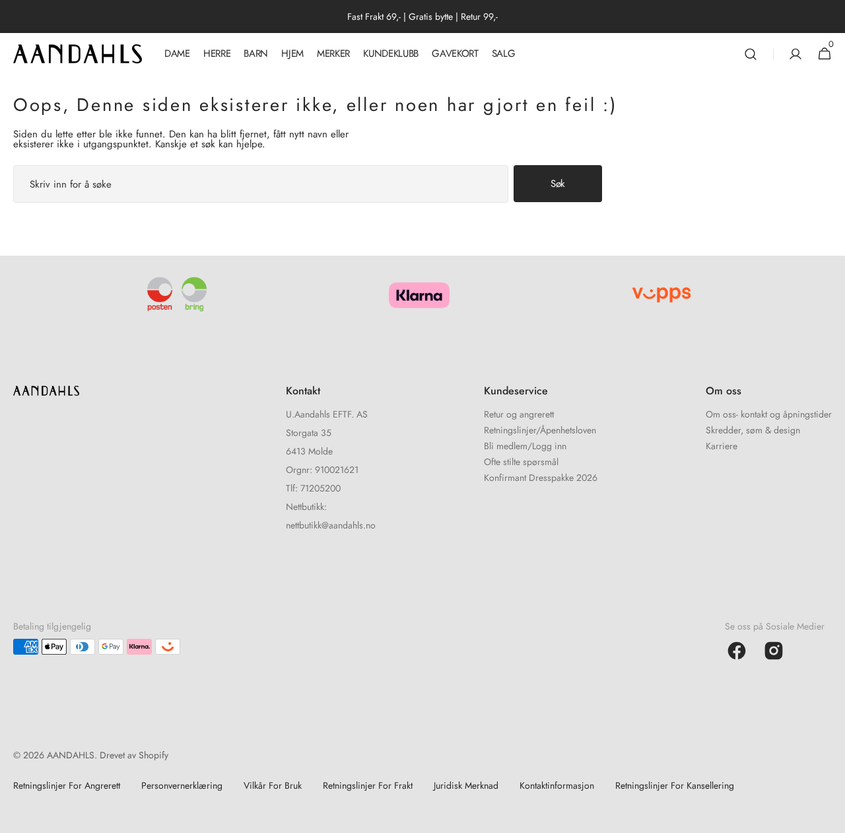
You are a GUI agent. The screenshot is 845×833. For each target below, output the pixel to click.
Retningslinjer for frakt (368, 785)
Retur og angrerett (519, 415)
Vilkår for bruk (273, 785)
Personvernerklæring (181, 785)
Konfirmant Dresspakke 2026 (540, 477)
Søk (558, 183)
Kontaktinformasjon (557, 785)
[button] (750, 54)
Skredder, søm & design (753, 430)
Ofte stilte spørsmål (521, 461)
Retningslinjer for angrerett (66, 785)
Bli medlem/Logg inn (525, 446)
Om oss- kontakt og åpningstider (769, 415)
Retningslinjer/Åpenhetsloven (540, 430)
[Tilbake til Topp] (829, 817)
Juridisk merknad (466, 785)
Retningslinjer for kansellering (674, 785)
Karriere (721, 446)
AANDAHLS (70, 755)
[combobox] (260, 184)
